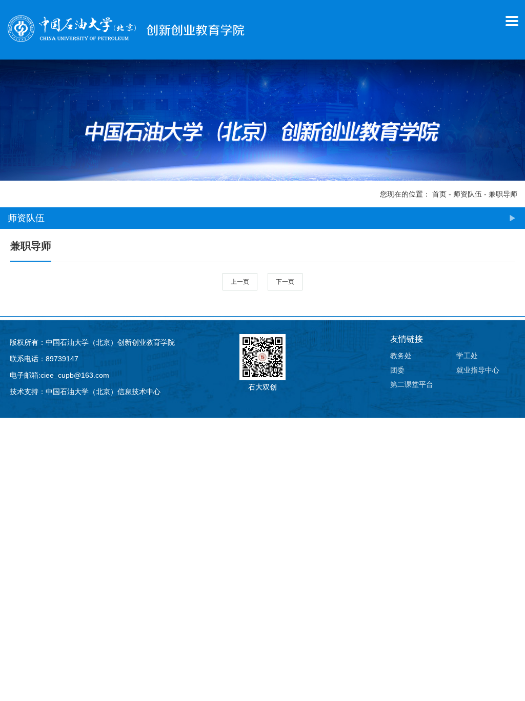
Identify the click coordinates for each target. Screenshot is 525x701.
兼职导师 (503, 194)
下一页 (285, 281)
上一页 (240, 281)
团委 (397, 370)
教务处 (401, 356)
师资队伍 (467, 194)
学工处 (467, 356)
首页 (439, 194)
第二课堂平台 (411, 384)
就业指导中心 (477, 370)
